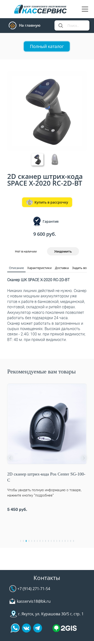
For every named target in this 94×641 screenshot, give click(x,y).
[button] (10, 458)
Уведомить (63, 251)
